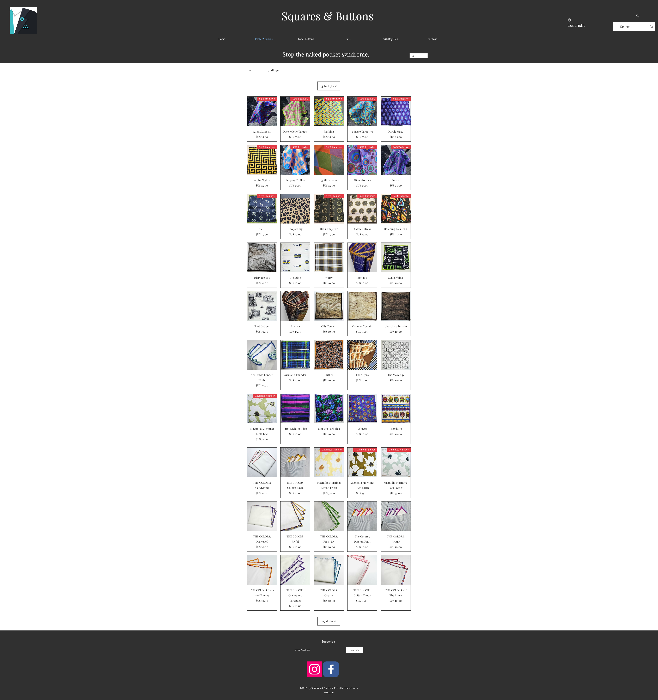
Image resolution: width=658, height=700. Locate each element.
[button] (638, 15)
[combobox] (264, 70)
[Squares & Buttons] (331, 669)
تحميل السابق (329, 86)
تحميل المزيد (329, 621)
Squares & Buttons (327, 15)
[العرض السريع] (295, 209)
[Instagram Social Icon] (314, 669)
